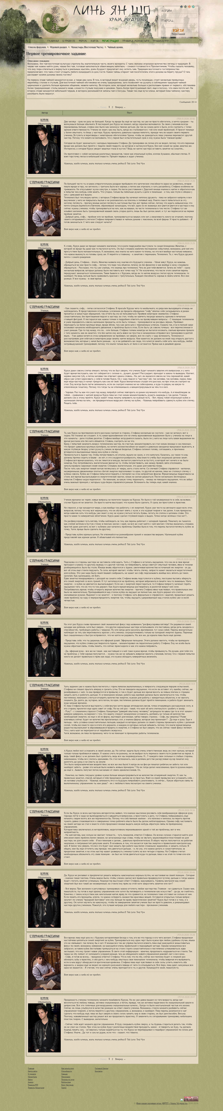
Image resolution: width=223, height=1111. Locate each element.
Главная (53, 41)
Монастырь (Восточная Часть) (87, 47)
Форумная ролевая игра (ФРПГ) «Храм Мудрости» (162, 1103)
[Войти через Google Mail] (189, 6)
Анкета (30, 1082)
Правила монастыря (135, 41)
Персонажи (65, 1077)
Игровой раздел (58, 47)
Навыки (64, 1074)
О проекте (69, 41)
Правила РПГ (161, 41)
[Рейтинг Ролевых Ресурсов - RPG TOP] (191, 1100)
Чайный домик (115, 47)
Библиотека (66, 1082)
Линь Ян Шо (112, 13)
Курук (44, 120)
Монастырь (32, 1077)
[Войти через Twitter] (193, 6)
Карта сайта (32, 1071)
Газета (63, 1088)
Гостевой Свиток (101, 1068)
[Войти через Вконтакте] (185, 6)
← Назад (101, 107)
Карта (94, 41)
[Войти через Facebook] (181, 6)
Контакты (99, 1071)
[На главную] (55, 19)
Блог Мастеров (67, 1085)
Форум (83, 41)
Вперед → (120, 107)
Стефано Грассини (44, 182)
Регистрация (178, 34)
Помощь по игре (67, 1079)
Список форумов (37, 47)
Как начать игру (67, 1068)
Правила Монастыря (36, 1088)
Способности (66, 1071)
